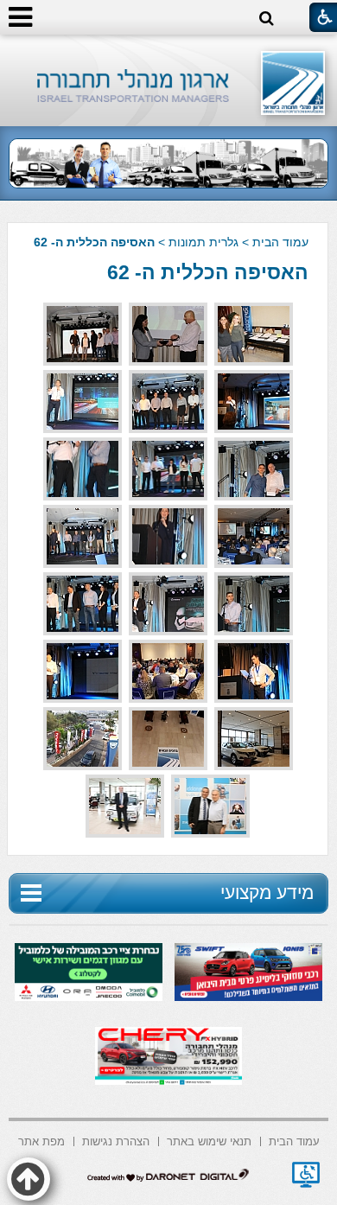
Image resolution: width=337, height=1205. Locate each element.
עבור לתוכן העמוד (169, 51)
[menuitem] (294, 1139)
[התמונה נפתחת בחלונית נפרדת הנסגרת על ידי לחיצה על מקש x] (253, 334)
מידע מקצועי (267, 892)
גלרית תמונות (203, 242)
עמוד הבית (280, 242)
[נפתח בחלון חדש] (306, 1175)
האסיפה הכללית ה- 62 (207, 272)
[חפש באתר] (266, 19)
